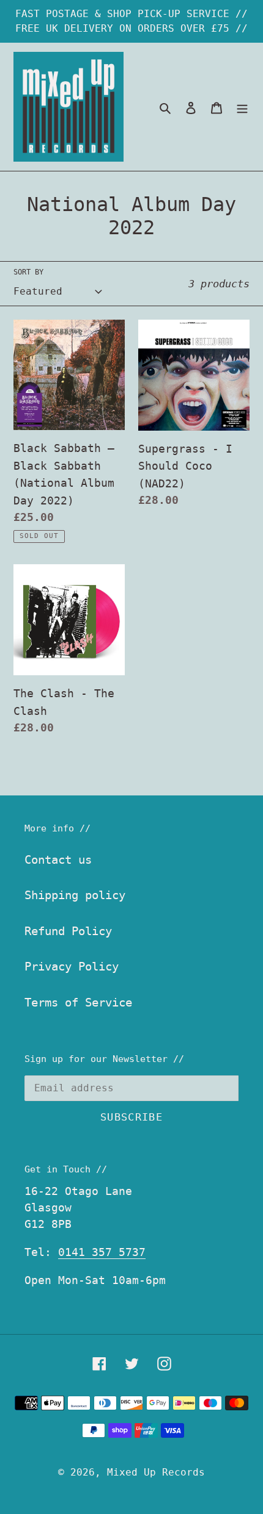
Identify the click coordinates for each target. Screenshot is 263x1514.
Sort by (28, 272)
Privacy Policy (71, 966)
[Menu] (242, 107)
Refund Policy (68, 931)
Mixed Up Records (156, 1472)
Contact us (58, 859)
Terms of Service (78, 1002)
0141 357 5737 (102, 1252)
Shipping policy (74, 895)
